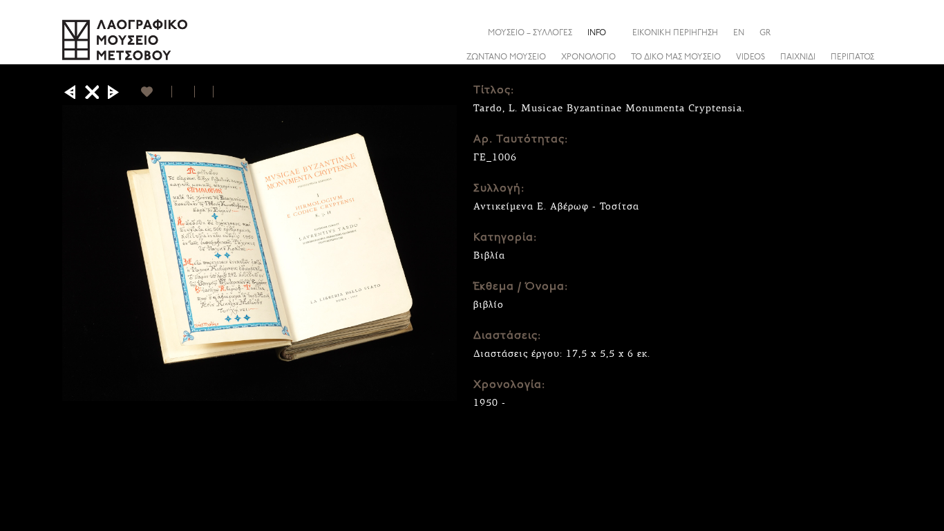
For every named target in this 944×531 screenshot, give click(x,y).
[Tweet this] (204, 91)
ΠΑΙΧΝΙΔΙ (797, 57)
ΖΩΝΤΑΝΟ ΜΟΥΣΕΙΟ (506, 57)
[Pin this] (219, 91)
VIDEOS (750, 57)
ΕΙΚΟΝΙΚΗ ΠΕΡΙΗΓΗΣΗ (675, 33)
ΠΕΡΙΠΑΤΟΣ (852, 57)
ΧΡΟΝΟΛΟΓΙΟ (588, 57)
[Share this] (871, 32)
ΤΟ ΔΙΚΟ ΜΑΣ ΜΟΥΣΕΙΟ (676, 57)
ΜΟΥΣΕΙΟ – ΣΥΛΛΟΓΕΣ (530, 33)
